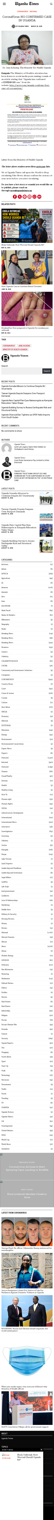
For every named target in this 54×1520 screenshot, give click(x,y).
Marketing (5, 905)
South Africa (6, 1057)
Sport (3, 1061)
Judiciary (4, 840)
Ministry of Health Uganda (15, 349)
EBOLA (4, 712)
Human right (6, 799)
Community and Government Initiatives (16, 670)
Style (3, 1070)
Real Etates (5, 1006)
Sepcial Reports (7, 1043)
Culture (4, 702)
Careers (4, 652)
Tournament (6, 1084)
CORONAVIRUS (22, 12)
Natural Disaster (7, 937)
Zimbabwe (5, 1149)
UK (2, 1121)
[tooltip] (15, 197)
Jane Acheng (24, 346)
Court (3, 688)
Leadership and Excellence (11, 868)
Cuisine (4, 698)
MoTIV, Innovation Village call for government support (25, 1427)
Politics (4, 988)
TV (2, 1103)
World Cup (5, 1140)
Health (4, 785)
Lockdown (5, 896)
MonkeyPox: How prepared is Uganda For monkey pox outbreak (25, 329)
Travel (3, 1094)
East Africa (5, 707)
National (33, 12)
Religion (4, 1015)
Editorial (4, 721)
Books (3, 629)
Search (4, 366)
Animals (4, 592)
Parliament (5, 978)
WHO (3, 1135)
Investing (5, 836)
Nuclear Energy (7, 955)
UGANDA (5, 1107)
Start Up (4, 1066)
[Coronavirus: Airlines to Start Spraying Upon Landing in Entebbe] (27, 1166)
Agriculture (5, 578)
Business (4, 647)
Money (4, 923)
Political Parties (7, 983)
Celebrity (4, 656)
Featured (4, 758)
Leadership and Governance (11, 873)
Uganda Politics (7, 1117)
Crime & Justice (7, 693)
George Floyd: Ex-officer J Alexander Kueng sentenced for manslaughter (26, 1249)
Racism (4, 997)
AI (2, 583)
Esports (4, 753)
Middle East (6, 909)
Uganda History (7, 1112)
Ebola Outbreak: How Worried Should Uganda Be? (22, 245)
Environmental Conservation (12, 744)
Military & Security (8, 914)
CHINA (4, 666)
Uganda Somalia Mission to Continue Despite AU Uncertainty (17, 494)
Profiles (4, 992)
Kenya (3, 854)
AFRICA (4, 573)
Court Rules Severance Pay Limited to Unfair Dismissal (31, 461)
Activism (4, 564)
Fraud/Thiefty (6, 776)
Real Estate (5, 1001)
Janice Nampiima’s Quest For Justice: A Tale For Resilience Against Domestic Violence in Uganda (22, 1291)
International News (9, 822)
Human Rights (7, 804)
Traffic (3, 1089)
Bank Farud (5, 610)
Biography (5, 624)
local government (8, 891)
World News (6, 1144)
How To (4, 794)
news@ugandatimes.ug (21, 190)
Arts (3, 596)
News (3, 946)
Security (4, 1038)
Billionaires (5, 620)
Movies (4, 928)
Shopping (4, 1052)
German (4, 781)
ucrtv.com (40, 166)
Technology (5, 1075)
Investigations (7, 831)
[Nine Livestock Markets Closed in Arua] (27, 1193)
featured (4, 762)
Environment (6, 739)
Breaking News (7, 633)
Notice (3, 951)
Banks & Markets (8, 615)
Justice (4, 845)
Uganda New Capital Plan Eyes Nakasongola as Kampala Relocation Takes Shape (18, 527)
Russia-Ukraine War (9, 1024)
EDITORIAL (6, 725)
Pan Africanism (7, 969)
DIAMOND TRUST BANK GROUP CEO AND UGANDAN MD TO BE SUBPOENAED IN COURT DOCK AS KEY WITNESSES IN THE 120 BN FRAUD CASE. (33, 477)
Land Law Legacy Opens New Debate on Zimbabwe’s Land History (30, 448)
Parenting (5, 974)
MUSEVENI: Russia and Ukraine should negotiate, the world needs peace (24, 1329)
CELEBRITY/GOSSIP (9, 661)
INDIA (4, 808)
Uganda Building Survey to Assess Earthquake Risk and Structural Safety (18, 543)
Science (4, 1034)
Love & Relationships (9, 900)
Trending (4, 1098)
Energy (4, 735)
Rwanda (4, 1029)
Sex (2, 1048)
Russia (4, 1020)
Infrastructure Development (12, 813)
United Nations (7, 1130)
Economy (4, 716)
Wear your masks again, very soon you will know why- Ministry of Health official (24, 1388)
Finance (4, 771)
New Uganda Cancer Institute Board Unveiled (21, 286)
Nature (4, 942)
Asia (3, 601)
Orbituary (5, 965)
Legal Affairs (6, 877)
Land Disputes (7, 863)
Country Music (7, 684)
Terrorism (5, 1080)
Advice (3, 569)
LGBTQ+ (4, 882)
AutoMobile (5, 606)
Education (5, 730)
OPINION (5, 960)
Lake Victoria (6, 859)
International (6, 817)
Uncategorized (6, 1126)
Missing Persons (7, 919)
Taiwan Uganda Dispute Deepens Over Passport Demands (17, 510)
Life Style (5, 886)
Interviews (5, 827)
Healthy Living (7, 790)
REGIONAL (5, 1011)
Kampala (4, 850)
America (4, 587)
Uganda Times (23, 26)
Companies (5, 675)
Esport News (6, 748)
